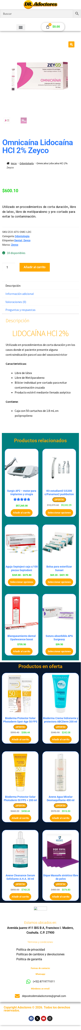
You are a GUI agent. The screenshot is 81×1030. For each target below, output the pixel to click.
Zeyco (26, 240)
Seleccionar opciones (59, 512)
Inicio (14, 163)
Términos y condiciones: (40, 942)
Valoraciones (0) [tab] (15, 302)
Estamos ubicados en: (40, 923)
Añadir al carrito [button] (21, 512)
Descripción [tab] (12, 285)
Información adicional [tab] (19, 294)
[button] (20, 27)
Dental (18, 240)
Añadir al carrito (34, 267)
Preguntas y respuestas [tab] (20, 310)
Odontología (27, 163)
